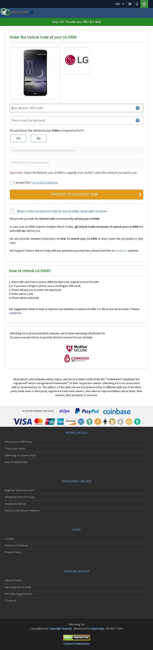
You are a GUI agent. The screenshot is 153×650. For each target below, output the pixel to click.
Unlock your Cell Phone (18, 442)
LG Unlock (10, 601)
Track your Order (15, 449)
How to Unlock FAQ (16, 462)
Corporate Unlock (15, 504)
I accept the (36, 182)
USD (117, 4)
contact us (121, 251)
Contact (9, 539)
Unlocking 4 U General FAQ (20, 455)
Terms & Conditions (44, 182)
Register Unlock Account (19, 490)
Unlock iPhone (13, 580)
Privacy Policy (13, 552)
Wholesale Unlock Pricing (19, 497)
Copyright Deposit (60, 629)
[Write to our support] (129, 4)
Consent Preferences (76, 644)
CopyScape (97, 629)
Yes (18, 138)
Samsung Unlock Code (18, 587)
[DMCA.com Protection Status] (76, 638)
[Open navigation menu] (4, 14)
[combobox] (76, 150)
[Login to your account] (144, 4)
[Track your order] (136, 4)
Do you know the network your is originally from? (47, 131)
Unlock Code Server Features (22, 511)
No (39, 138)
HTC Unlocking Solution (18, 594)
